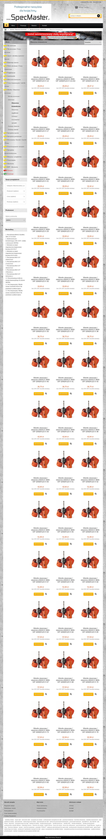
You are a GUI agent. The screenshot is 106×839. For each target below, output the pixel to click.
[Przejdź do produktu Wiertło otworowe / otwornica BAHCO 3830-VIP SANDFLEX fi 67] (40, 663)
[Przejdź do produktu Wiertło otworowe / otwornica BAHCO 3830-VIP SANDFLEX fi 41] (65, 362)
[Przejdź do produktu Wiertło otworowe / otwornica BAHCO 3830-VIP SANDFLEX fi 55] (65, 512)
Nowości (10, 170)
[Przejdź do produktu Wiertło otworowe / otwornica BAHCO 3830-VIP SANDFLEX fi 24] (90, 162)
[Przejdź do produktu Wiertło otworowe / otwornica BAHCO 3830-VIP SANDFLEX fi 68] (65, 663)
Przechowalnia (41, 811)
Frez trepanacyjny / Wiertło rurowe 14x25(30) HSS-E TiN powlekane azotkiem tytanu (14, 293)
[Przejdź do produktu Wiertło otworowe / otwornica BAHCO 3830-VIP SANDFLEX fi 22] (65, 162)
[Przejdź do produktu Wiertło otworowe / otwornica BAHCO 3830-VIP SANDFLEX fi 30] (40, 262)
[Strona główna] (27, 13)
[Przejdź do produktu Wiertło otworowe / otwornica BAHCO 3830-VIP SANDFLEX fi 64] (65, 613)
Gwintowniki (11, 76)
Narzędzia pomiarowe (14, 136)
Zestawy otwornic (13, 126)
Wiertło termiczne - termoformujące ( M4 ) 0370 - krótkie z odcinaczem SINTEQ (16, 241)
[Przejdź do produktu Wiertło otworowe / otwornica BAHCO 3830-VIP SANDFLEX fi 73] (40, 713)
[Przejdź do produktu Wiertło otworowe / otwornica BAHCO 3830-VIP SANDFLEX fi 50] (40, 462)
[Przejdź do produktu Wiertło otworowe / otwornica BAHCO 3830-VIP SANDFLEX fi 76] (65, 713)
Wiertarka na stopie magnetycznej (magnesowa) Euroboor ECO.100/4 (14, 253)
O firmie (71, 806)
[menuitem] (13, 25)
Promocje (10, 174)
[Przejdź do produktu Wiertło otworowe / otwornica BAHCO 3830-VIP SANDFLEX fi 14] (40, 62)
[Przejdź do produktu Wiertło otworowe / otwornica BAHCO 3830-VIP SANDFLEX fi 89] (90, 763)
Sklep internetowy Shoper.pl (53, 837)
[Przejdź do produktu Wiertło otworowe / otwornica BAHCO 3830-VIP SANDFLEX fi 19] (65, 112)
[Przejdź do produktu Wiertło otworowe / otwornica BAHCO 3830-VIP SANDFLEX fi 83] (40, 763)
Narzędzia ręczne (13, 133)
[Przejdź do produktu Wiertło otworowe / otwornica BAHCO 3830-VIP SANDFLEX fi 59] (65, 563)
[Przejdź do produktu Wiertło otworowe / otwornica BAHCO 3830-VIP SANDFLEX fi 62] (40, 613)
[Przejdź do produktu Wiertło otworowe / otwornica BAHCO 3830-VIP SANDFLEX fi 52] (90, 462)
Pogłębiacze (11, 73)
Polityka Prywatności (10, 816)
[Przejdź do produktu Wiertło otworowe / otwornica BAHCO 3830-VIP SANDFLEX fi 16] (90, 62)
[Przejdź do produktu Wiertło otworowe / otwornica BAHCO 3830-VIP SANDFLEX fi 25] (40, 212)
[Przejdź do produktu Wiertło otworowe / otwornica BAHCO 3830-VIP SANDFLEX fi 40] (40, 362)
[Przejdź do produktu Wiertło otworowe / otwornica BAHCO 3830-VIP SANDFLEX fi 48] (90, 412)
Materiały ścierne (12, 62)
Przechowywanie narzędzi (15, 146)
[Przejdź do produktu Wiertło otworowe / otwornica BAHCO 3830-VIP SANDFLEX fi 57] (40, 563)
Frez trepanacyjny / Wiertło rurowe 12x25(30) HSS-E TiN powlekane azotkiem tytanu (14, 286)
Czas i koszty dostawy (10, 813)
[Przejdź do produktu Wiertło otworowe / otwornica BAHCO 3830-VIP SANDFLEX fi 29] (90, 212)
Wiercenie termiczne (14, 79)
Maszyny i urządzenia (14, 157)
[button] (46, 93)
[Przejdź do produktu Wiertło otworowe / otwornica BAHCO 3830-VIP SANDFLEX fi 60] (90, 563)
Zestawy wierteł (13, 129)
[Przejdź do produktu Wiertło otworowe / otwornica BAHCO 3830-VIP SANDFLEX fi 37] (65, 312)
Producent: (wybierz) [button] (13, 191)
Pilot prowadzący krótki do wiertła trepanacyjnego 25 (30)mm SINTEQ (15, 280)
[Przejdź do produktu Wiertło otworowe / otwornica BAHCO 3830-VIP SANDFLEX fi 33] (90, 262)
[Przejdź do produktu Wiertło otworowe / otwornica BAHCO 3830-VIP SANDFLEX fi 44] (40, 412)
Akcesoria (10, 163)
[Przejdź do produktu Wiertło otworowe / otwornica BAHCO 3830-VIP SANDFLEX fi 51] (65, 462)
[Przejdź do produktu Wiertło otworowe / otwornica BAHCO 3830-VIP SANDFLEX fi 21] (40, 162)
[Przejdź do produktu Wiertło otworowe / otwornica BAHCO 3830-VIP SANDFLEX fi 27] (65, 212)
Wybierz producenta (11, 216)
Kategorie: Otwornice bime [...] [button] (15, 185)
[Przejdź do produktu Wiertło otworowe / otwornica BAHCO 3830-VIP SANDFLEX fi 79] (90, 713)
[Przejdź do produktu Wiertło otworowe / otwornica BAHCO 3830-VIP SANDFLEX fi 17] (40, 112)
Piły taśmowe (11, 45)
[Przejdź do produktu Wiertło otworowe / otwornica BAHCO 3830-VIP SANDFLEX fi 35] (40, 312)
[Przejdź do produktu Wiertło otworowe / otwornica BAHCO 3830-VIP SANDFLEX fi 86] (65, 763)
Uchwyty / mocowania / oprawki (16, 119)
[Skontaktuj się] (53, 35)
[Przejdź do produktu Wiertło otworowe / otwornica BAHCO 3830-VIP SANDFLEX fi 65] (90, 613)
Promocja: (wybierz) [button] (12, 202)
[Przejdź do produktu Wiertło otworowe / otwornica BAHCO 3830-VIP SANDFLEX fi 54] (40, 512)
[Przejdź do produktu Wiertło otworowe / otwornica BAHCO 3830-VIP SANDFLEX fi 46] (65, 412)
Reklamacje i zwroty (10, 808)
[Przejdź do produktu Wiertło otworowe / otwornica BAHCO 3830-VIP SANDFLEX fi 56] (90, 512)
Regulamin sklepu (9, 806)
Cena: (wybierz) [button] (11, 196)
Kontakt (71, 808)
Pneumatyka (11, 160)
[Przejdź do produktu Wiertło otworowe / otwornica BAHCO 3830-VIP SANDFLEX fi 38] (90, 312)
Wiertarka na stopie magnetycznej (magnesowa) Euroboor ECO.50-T (14, 247)
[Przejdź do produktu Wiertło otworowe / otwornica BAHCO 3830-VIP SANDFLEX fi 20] (90, 112)
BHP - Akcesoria (12, 167)
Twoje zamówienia (42, 806)
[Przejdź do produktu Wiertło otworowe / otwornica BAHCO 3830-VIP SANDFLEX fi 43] (90, 362)
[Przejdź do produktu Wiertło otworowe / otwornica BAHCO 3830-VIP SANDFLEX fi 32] (65, 262)
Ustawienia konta (41, 808)
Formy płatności (8, 811)
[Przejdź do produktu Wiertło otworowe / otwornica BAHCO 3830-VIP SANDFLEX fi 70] (90, 663)
